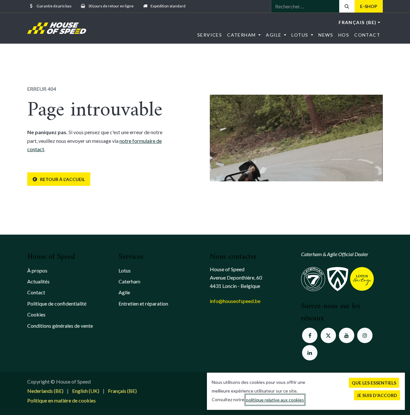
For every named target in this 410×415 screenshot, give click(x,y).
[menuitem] (210, 35)
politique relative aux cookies (275, 399)
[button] (374, 383)
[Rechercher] (347, 6)
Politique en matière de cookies (61, 400)
